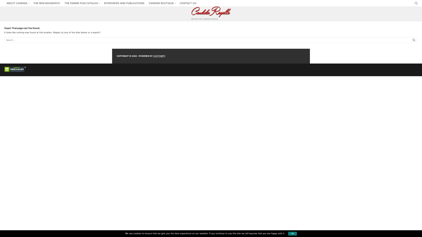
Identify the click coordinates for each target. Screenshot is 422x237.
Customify (159, 56)
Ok (292, 233)
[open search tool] (416, 3)
